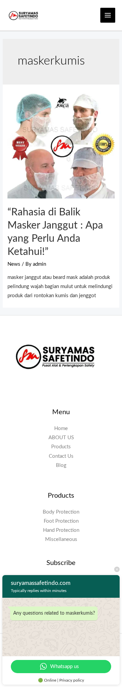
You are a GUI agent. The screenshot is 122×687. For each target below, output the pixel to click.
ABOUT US (61, 437)
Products (61, 446)
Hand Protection (61, 530)
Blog (61, 465)
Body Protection (61, 512)
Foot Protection (61, 521)
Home (61, 428)
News (13, 264)
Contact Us (61, 456)
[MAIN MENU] (107, 15)
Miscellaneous (61, 539)
